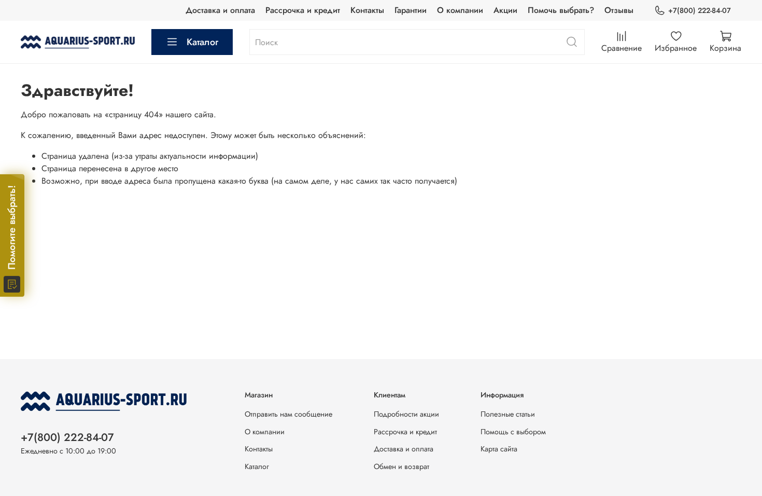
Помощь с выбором (513, 431)
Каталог (202, 42)
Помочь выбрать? (561, 10)
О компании (460, 10)
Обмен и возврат (401, 466)
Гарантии (410, 10)
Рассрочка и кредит (302, 10)
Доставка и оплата (220, 10)
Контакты (367, 10)
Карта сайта (499, 449)
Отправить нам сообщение (288, 414)
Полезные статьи (508, 414)
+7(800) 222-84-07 (699, 10)
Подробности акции (406, 414)
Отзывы (618, 10)
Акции (505, 10)
